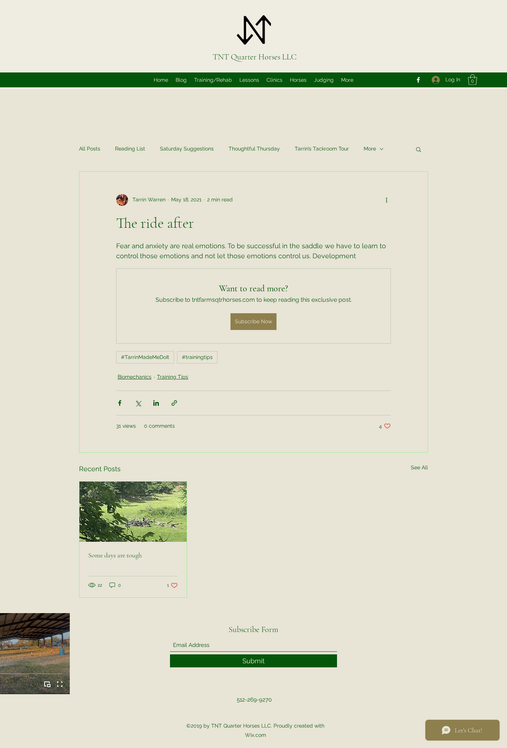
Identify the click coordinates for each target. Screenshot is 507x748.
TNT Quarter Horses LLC (255, 57)
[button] (472, 79)
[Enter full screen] (60, 684)
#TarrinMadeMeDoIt (145, 357)
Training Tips (172, 377)
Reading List (130, 149)
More (370, 149)
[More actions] (386, 199)
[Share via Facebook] (119, 403)
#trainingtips (197, 357)
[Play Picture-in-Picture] (47, 684)
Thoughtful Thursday (254, 149)
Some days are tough (115, 555)
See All (419, 467)
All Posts (89, 149)
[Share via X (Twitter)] (137, 403)
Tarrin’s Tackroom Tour (322, 149)
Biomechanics (134, 377)
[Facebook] (418, 80)
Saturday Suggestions (187, 149)
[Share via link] (174, 403)
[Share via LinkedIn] (156, 403)
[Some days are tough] (133, 512)
